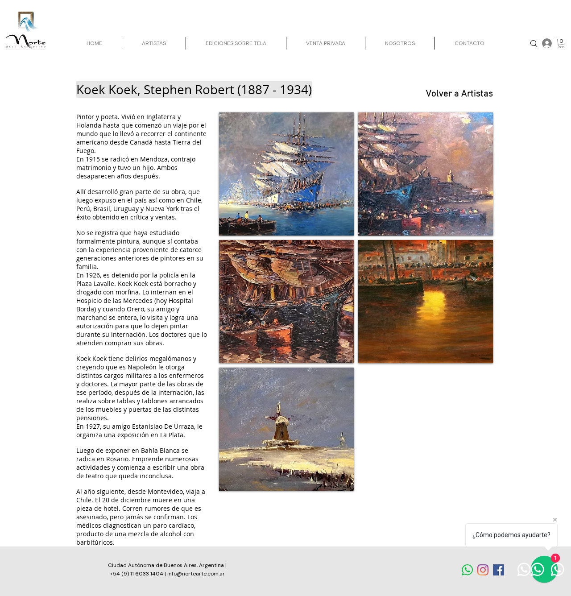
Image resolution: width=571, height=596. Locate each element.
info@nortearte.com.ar (196, 573)
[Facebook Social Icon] (498, 569)
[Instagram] (482, 569)
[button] (561, 43)
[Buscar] (534, 43)
